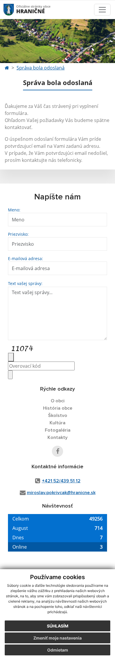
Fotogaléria (57, 430)
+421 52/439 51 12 (61, 481)
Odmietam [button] (57, 649)
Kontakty (57, 437)
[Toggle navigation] (102, 10)
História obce (57, 408)
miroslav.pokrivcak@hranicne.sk (61, 492)
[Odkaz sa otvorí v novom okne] (57, 451)
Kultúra (57, 422)
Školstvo (57, 415)
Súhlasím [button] (57, 625)
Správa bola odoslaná (41, 68)
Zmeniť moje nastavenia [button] (57, 637)
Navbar (14, 9)
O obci (58, 400)
